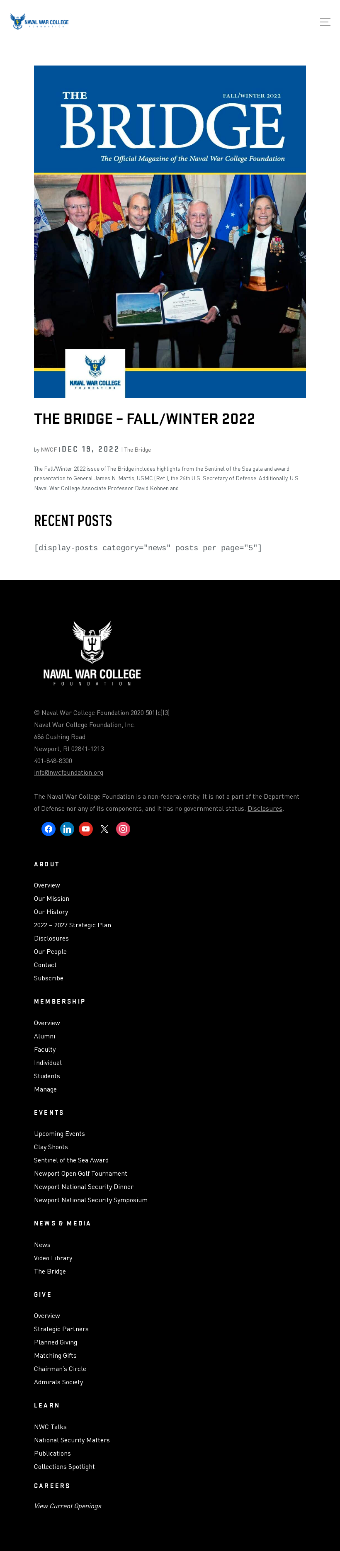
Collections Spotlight (64, 1467)
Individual (48, 1063)
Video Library (53, 1258)
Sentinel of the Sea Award (71, 1160)
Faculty (45, 1049)
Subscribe (48, 978)
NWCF (49, 449)
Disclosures (265, 808)
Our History (51, 912)
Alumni (44, 1036)
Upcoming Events (59, 1134)
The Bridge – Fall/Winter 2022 (144, 418)
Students (47, 1076)
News (42, 1245)
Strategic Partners (61, 1329)
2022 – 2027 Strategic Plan (72, 925)
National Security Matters (72, 1440)
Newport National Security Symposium (91, 1200)
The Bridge (137, 449)
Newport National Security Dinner (84, 1187)
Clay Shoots (51, 1147)
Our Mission (51, 898)
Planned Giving (55, 1342)
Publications (52, 1453)
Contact (45, 965)
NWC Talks (50, 1427)
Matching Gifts (55, 1355)
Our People (50, 951)
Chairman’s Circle (60, 1369)
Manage (45, 1089)
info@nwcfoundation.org (68, 772)
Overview (47, 885)
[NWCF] (39, 23)
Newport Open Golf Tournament (80, 1173)
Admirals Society (58, 1382)
